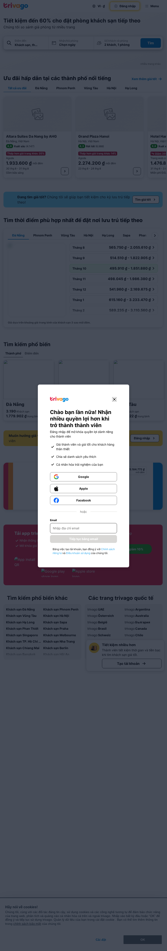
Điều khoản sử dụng (78, 553)
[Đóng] (114, 399)
